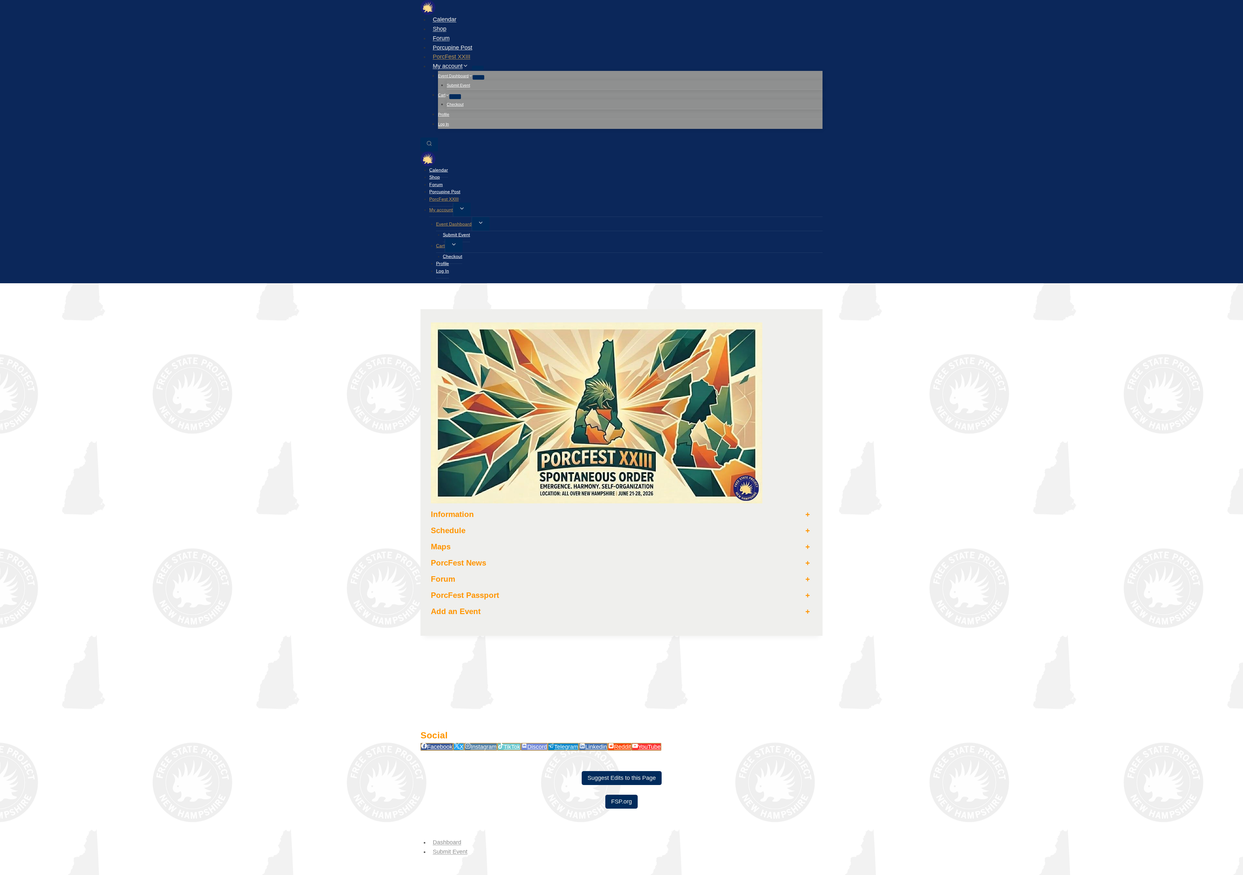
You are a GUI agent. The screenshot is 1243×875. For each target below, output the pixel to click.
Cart (440, 245)
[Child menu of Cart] (455, 96)
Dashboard (447, 842)
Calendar (444, 19)
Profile (443, 114)
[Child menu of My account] (478, 68)
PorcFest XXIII (451, 56)
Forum (441, 38)
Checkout (455, 104)
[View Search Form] (429, 144)
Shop (439, 29)
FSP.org (621, 801)
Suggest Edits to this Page (622, 778)
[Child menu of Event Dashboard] (478, 77)
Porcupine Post (452, 47)
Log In (443, 124)
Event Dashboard (454, 224)
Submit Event (458, 85)
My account (441, 209)
